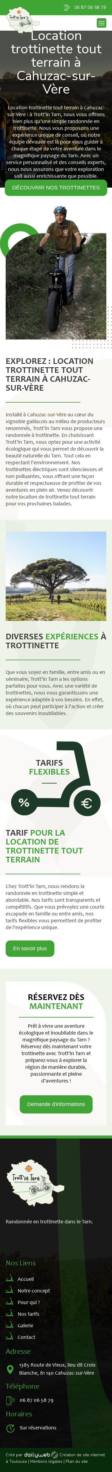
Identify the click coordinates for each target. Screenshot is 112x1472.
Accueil (26, 1280)
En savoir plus (30, 948)
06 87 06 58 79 (90, 7)
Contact (26, 1338)
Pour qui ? (29, 1303)
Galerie (25, 1326)
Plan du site (77, 1461)
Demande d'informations (56, 1104)
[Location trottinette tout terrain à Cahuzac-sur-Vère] (56, 619)
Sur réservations (38, 1428)
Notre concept (34, 1291)
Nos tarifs (28, 1314)
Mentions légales (46, 1461)
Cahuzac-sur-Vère (46, 415)
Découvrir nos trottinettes (56, 188)
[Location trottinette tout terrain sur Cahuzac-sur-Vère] (56, 338)
